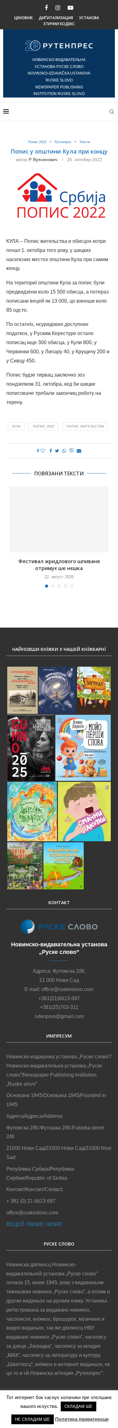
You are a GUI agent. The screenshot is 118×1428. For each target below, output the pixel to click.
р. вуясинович (43, 159)
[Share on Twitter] (57, 450)
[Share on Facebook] (50, 450)
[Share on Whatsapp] (64, 450)
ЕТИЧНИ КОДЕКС (59, 23)
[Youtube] (70, 8)
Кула (16, 426)
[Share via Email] (79, 450)
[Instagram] (57, 8)
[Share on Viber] (71, 451)
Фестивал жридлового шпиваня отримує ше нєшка (59, 565)
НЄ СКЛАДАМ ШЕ (32, 1419)
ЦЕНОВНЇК (23, 17)
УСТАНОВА (89, 17)
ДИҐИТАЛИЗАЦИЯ (56, 17)
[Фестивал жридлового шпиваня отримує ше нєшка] (59, 519)
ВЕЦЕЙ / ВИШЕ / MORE (34, 1224)
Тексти (84, 142)
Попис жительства (85, 426)
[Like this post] (43, 450)
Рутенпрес (62, 142)
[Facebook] (46, 8)
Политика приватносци (82, 1419)
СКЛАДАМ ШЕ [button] (79, 1406)
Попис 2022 (37, 142)
